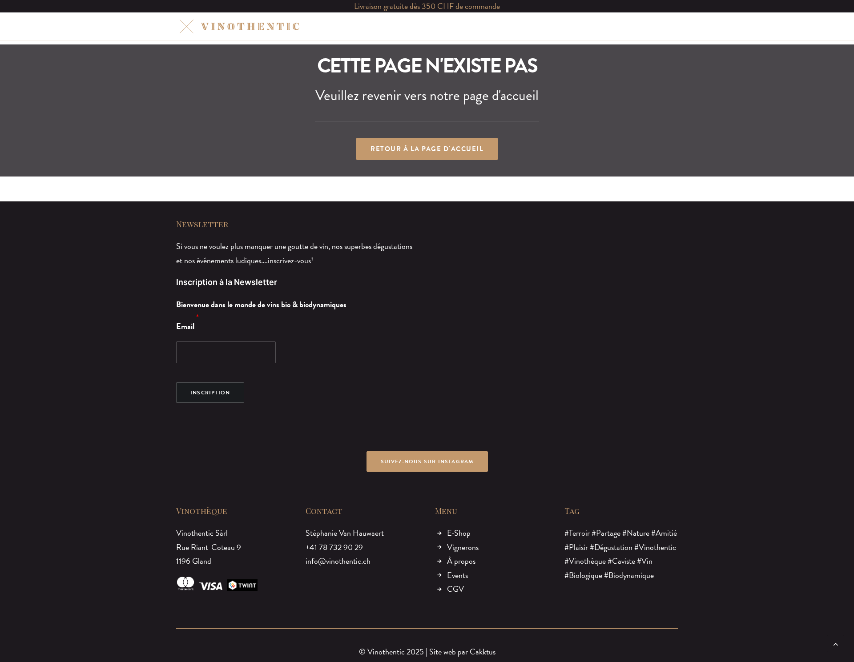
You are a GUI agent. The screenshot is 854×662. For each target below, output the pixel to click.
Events (457, 575)
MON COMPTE (590, 26)
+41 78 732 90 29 (334, 547)
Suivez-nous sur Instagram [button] (427, 461)
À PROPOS (458, 26)
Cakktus (482, 652)
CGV (455, 589)
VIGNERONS (410, 26)
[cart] (672, 26)
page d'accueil (501, 95)
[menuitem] (366, 26)
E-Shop (459, 533)
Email (185, 326)
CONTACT (540, 26)
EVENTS (499, 26)
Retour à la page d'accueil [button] (427, 149)
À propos (461, 561)
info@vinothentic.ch (338, 561)
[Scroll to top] (835, 643)
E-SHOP (366, 26)
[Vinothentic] (238, 26)
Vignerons (463, 547)
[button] (631, 26)
